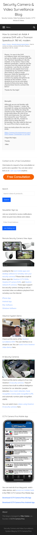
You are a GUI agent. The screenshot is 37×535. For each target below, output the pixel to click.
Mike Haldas (25, 516)
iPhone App (6, 298)
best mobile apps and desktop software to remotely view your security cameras (17, 273)
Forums (9, 44)
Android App (7, 301)
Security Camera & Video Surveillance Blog (18, 9)
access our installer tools (25, 490)
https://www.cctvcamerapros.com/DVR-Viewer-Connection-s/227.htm (18, 133)
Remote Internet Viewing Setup (20, 44)
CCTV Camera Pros (17, 519)
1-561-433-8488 (15, 171)
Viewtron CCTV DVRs (21, 279)
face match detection (17, 391)
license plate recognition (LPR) (22, 394)
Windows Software (9, 308)
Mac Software (7, 305)
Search (6, 200)
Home (4, 44)
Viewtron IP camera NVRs (11, 282)
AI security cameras (16, 383)
